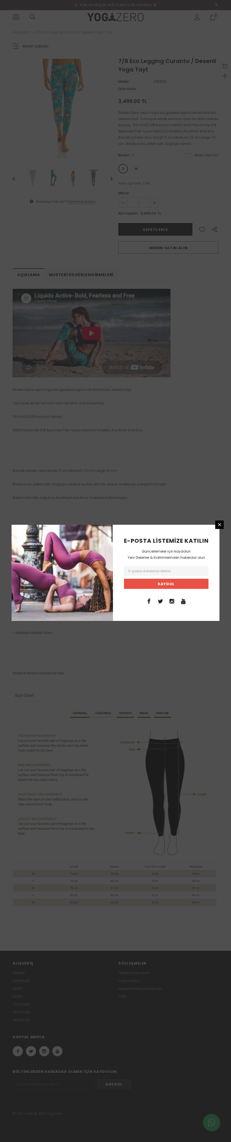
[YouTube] (183, 601)
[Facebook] (149, 601)
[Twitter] (160, 601)
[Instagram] (172, 601)
